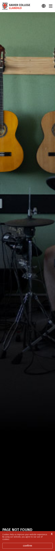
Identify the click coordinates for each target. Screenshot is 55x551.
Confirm (27, 545)
